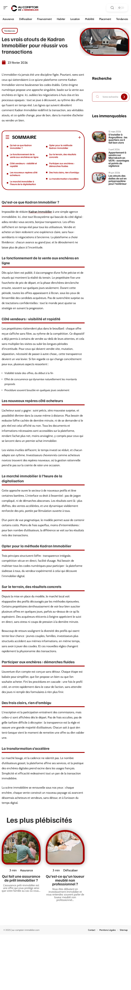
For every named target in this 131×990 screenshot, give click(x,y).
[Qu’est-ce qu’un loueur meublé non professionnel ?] (65, 847)
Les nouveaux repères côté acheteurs (23, 174)
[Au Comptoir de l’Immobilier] (24, 7)
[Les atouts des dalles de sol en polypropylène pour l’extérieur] (99, 177)
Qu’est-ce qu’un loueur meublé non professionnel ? (65, 880)
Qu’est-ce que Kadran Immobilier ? (21, 146)
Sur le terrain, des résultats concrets (62, 155)
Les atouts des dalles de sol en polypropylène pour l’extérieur (117, 179)
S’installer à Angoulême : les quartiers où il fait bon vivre (117, 138)
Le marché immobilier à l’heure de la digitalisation (23, 183)
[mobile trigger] (6, 7)
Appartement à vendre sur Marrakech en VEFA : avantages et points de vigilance (118, 159)
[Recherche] (112, 7)
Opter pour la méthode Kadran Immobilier (60, 146)
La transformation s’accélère (63, 178)
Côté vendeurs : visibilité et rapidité (23, 164)
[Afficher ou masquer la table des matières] (58, 137)
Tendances (9, 31)
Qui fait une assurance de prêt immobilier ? (21, 878)
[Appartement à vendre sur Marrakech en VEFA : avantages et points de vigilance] (99, 157)
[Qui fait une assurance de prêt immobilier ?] (21, 847)
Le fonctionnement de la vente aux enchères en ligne (24, 155)
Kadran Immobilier (40, 211)
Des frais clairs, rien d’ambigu (64, 172)
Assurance (26, 870)
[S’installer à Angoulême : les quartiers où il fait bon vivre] (99, 136)
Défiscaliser (70, 870)
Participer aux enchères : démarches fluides (62, 164)
